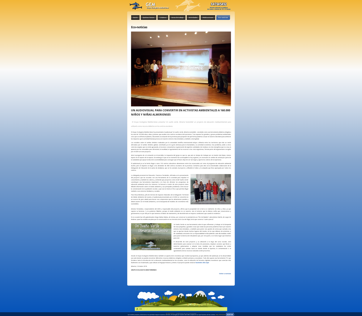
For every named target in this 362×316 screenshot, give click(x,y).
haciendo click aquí (202, 262)
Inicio (135, 17)
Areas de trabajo (177, 17)
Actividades (193, 17)
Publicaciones (208, 17)
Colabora (163, 17)
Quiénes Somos (148, 17)
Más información (221, 314)
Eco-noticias (223, 17)
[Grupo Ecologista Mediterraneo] (179, 5)
